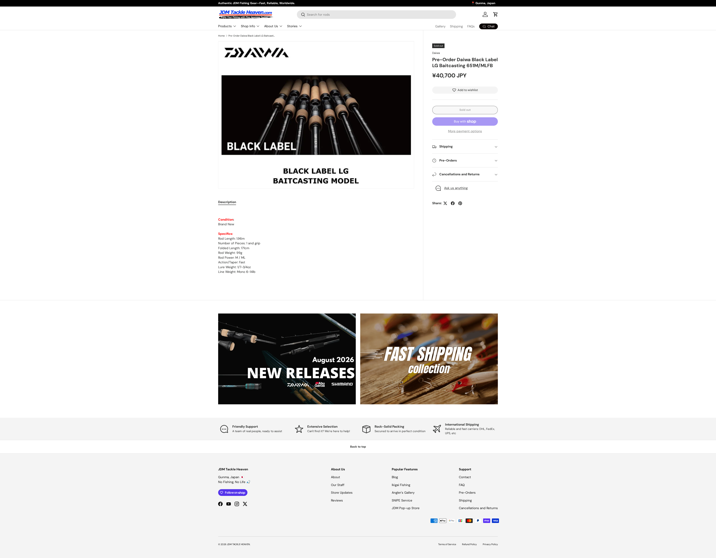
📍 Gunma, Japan (483, 3)
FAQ (462, 485)
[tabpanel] (316, 241)
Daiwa (436, 53)
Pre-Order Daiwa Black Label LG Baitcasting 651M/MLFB (252, 35)
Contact (465, 477)
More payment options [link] (465, 131)
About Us (271, 26)
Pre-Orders (467, 492)
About (335, 477)
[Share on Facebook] (452, 203)
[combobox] (376, 14)
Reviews (337, 500)
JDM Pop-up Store (406, 508)
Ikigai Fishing (401, 485)
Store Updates (342, 492)
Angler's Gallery (403, 492)
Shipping (456, 26)
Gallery (440, 26)
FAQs (471, 26)
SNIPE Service (402, 500)
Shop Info (248, 26)
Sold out (465, 110)
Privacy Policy (490, 544)
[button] (496, 14)
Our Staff (337, 485)
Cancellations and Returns (478, 508)
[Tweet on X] (445, 203)
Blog (395, 477)
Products (225, 26)
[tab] (227, 202)
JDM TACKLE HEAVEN (238, 544)
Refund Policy (469, 544)
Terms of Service (447, 544)
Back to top (358, 447)
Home (221, 35)
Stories (292, 26)
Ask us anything (456, 188)
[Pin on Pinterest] (460, 203)
